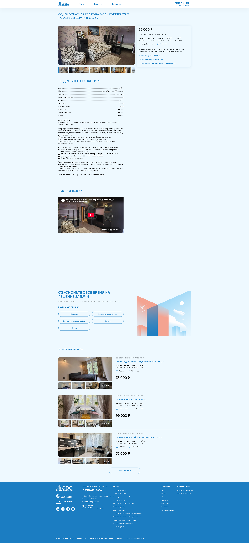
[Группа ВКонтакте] (58, 509)
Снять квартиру (119, 507)
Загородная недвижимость (123, 523)
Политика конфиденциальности (101, 539)
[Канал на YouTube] (73, 509)
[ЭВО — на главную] (68, 4)
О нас (163, 490)
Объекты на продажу (185, 490)
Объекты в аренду (184, 493)
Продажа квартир (119, 490)
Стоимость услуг (167, 510)
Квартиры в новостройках (122, 497)
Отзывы (164, 493)
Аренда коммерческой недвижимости (127, 517)
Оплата (119, 539)
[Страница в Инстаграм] (63, 509)
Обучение (165, 500)
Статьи (164, 497)
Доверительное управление (123, 503)
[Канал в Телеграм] (68, 509)
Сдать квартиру (119, 510)
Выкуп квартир (118, 527)
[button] (96, 45)
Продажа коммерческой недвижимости (127, 513)
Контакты (165, 507)
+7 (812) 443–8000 (182, 3)
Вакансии (165, 503)
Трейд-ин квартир (120, 500)
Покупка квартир (119, 493)
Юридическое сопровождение (124, 520)
